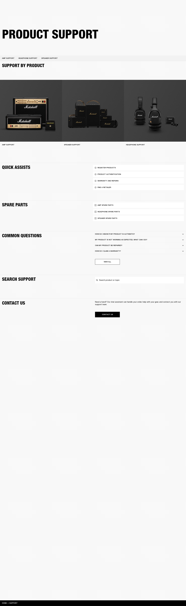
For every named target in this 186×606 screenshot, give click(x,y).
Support (160, 11)
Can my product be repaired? (108, 245)
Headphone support (27, 58)
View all (107, 262)
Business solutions (136, 5)
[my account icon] (171, 11)
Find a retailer (162, 5)
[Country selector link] (180, 5)
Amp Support (8, 145)
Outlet (173, 5)
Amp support (8, 58)
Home (4, 603)
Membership (150, 5)
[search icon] (167, 11)
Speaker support (49, 58)
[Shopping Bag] (175, 11)
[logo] (10, 10)
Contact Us (107, 314)
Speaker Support (72, 145)
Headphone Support (135, 145)
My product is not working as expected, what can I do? (121, 240)
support (13, 603)
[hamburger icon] (180, 11)
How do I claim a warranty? (108, 251)
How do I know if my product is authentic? (115, 234)
